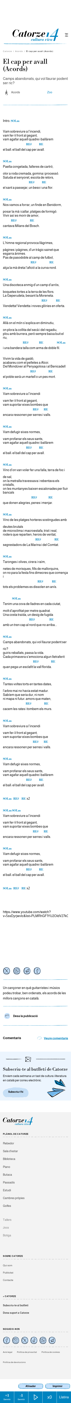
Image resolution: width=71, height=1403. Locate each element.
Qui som (7, 1265)
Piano (6, 1166)
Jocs (6, 1227)
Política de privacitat (27, 1352)
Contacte (8, 1280)
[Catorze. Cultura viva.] (6, 1340)
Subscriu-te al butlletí (15, 1305)
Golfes (7, 1205)
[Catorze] (18, 1124)
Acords (19, 51)
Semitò (7, 1397)
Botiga (7, 1235)
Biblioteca (9, 1158)
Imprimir (57, 1386)
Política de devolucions (14, 1362)
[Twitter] (6, 970)
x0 (49, 1397)
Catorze (7, 51)
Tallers (7, 1219)
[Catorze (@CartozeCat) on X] (24, 1340)
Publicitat (8, 1272)
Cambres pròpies (14, 1198)
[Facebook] (37, 970)
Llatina (64, 1397)
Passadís (9, 1182)
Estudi (7, 1190)
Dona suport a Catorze (16, 1312)
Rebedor (8, 1143)
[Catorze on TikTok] (34, 1340)
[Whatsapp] (16, 970)
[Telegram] (27, 970)
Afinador (30, 1386)
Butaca (7, 1174)
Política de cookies (51, 1352)
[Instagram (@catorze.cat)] (15, 1340)
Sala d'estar (10, 1151)
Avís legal (7, 1352)
